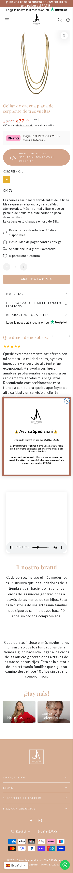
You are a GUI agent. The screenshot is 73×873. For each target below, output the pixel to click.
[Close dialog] (67, 400)
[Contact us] (65, 865)
